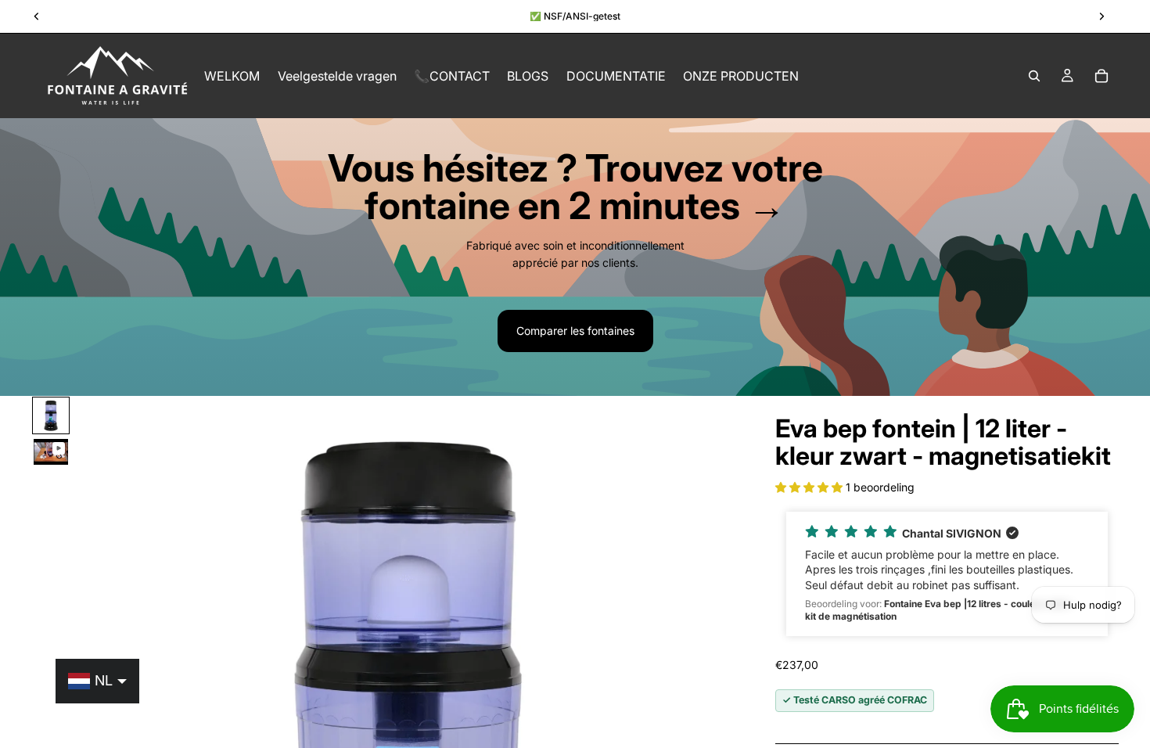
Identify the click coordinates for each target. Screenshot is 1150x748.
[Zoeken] (1034, 76)
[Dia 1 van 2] (51, 415)
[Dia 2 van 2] (51, 452)
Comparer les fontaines (575, 330)
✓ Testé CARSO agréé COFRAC (854, 700)
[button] (810, 487)
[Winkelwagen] (1101, 76)
